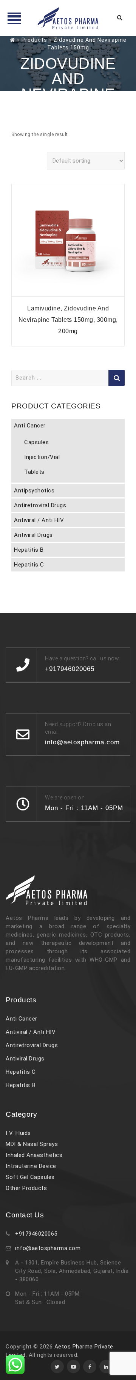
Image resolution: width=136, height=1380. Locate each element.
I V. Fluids (18, 1133)
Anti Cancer (30, 425)
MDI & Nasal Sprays (32, 1144)
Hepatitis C (29, 564)
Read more (68, 291)
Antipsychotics (34, 490)
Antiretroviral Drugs (40, 505)
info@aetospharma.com (47, 1248)
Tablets (34, 471)
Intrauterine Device (31, 1166)
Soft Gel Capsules (30, 1177)
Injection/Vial (42, 457)
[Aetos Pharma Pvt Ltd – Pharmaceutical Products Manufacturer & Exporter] (68, 18)
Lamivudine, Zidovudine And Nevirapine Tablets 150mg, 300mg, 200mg (68, 319)
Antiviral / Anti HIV (39, 520)
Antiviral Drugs (33, 535)
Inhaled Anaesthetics (34, 1155)
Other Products (26, 1188)
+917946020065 (36, 1233)
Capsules (36, 442)
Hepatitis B (29, 549)
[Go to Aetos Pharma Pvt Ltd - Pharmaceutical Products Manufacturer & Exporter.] (12, 40)
